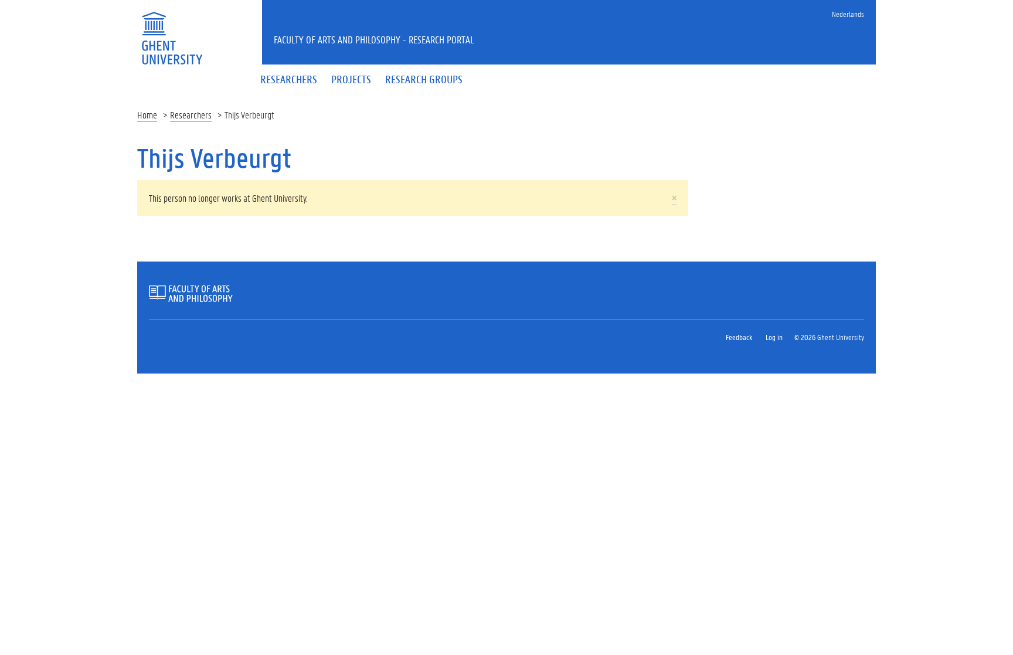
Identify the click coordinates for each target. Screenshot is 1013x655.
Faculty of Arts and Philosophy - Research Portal (374, 39)
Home (147, 114)
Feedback (739, 337)
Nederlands (848, 14)
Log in (774, 337)
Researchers (191, 114)
